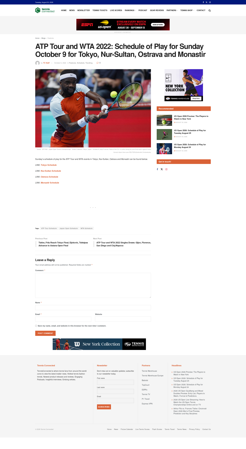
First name (101, 378)
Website (98, 314)
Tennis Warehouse (149, 371)
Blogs (43, 38)
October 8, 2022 (60, 63)
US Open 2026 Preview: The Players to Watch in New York (191, 117)
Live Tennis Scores (142, 429)
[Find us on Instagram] (210, 2)
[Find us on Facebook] (203, 2)
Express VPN (147, 403)
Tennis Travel (170, 429)
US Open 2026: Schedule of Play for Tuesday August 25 (190, 131)
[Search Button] (210, 10)
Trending (89, 63)
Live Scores (116, 10)
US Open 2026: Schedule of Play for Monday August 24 (190, 146)
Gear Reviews (157, 10)
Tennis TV (146, 394)
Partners (171, 10)
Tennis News (182, 429)
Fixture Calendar (127, 429)
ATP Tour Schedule (49, 228)
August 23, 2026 (181, 151)
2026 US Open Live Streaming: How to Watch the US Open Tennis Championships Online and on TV (189, 402)
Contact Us (206, 429)
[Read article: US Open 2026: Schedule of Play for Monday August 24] (164, 148)
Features (51, 38)
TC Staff (46, 63)
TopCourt (145, 385)
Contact (201, 10)
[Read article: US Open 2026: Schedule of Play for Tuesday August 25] (164, 134)
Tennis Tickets (100, 10)
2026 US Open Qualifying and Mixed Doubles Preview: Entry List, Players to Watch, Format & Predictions (189, 393)
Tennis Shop (186, 10)
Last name (101, 387)
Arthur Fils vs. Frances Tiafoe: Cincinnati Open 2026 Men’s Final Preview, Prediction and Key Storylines (189, 411)
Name (38, 302)
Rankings (129, 10)
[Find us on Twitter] (206, 2)
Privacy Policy (194, 429)
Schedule (80, 63)
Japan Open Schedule (69, 228)
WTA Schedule (87, 228)
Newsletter (83, 10)
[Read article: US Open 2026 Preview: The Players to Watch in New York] (164, 120)
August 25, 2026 (181, 122)
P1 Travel (146, 399)
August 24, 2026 (181, 136)
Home (63, 10)
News (72, 10)
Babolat (145, 380)
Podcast (143, 10)
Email (38, 314)
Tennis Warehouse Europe (152, 375)
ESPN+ (145, 389)
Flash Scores (157, 429)
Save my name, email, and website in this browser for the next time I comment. (72, 325)
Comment (40, 270)
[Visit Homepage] (44, 10)
